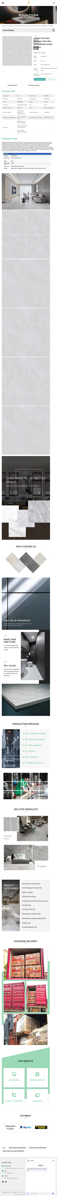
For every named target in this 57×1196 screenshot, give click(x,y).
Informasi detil (12, 85)
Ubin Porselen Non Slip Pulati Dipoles (13, 1151)
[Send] (53, 1193)
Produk (10, 25)
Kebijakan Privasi (7, 1192)
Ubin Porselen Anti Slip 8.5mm (17, 1147)
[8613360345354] (6, 1182)
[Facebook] (3, 1182)
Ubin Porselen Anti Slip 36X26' (37, 1147)
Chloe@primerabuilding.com (11, 1178)
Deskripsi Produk (33, 85)
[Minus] (53, 1161)
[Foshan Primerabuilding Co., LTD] (29, 3)
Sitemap (14, 1192)
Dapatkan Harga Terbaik (41, 79)
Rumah (5, 25)
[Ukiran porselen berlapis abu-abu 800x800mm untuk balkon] (17, 50)
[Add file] (28, 1193)
